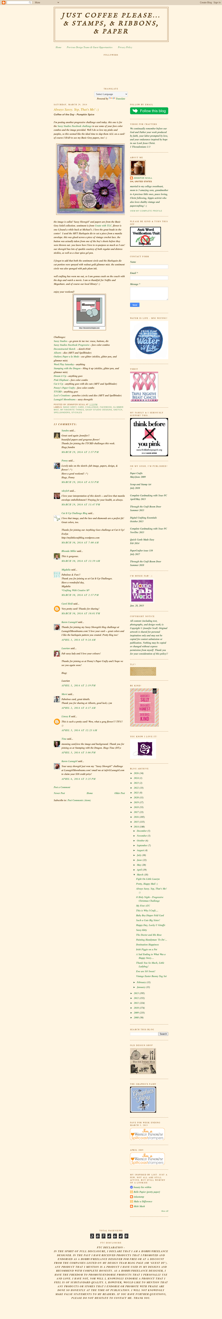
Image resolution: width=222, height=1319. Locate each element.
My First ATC (143, 905)
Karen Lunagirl (69, 622)
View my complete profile (146, 211)
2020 (136, 797)
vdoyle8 (65, 491)
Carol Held (67, 603)
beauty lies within (142, 1187)
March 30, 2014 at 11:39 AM (81, 561)
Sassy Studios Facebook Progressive (71, 345)
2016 (136, 817)
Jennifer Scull (143, 178)
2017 (136, 812)
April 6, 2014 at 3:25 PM (79, 779)
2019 (136, 802)
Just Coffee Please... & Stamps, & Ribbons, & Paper (111, 24)
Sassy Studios (60, 341)
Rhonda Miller (69, 551)
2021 (136, 792)
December (142, 831)
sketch (117, 410)
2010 (136, 1008)
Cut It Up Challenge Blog (74, 513)
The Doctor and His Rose (149, 935)
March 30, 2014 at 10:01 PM (81, 613)
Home (58, 47)
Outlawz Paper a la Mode (66, 356)
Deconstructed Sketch (64, 349)
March (140, 874)
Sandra (65, 430)
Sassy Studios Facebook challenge (75, 126)
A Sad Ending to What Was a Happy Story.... (151, 956)
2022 (136, 787)
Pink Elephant (61, 380)
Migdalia (66, 569)
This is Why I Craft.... (147, 910)
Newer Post (59, 793)
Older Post (119, 793)
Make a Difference (143, 1201)
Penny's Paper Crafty (64, 388)
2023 (136, 783)
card (81, 407)
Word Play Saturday (64, 364)
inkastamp (139, 1196)
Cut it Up (58, 384)
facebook (106, 407)
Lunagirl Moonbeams (65, 399)
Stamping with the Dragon (67, 368)
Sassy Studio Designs (98, 410)
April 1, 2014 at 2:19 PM (79, 685)
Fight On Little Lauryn (148, 879)
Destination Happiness (147, 944)
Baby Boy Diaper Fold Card (150, 915)
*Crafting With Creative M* (76, 590)
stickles (76, 412)
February (142, 982)
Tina (64, 739)
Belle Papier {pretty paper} (147, 1192)
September (142, 845)
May (139, 865)
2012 (136, 998)
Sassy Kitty (141, 930)
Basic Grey (69, 407)
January (141, 987)
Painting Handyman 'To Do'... (151, 939)
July (139, 855)
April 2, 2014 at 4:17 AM (79, 708)
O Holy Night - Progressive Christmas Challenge (149, 899)
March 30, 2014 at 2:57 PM (80, 595)
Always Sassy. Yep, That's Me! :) (76, 109)
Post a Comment (62, 787)
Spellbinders (62, 412)
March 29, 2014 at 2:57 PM (80, 452)
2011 (136, 1003)
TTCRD (58, 391)
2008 (136, 1017)
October (141, 840)
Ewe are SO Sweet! (145, 971)
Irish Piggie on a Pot (146, 949)
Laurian (66, 648)
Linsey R (66, 716)
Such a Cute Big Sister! (148, 920)
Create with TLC (103, 225)
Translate (120, 98)
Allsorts (57, 352)
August (141, 850)
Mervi (64, 694)
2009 (136, 1012)
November (142, 835)
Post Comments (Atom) (79, 800)
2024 (136, 778)
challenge (92, 407)
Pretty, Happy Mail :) (147, 884)
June (140, 860)
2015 (136, 822)
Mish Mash (139, 1206)
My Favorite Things (72, 410)
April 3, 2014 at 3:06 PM (79, 752)
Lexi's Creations (62, 395)
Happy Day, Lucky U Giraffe (150, 925)
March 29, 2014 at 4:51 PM (80, 482)
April (140, 869)
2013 (136, 993)
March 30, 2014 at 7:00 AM (80, 542)
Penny (65, 460)
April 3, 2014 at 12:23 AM (79, 730)
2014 (136, 826)
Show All (164, 1211)
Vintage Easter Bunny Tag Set (151, 976)
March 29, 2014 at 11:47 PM (81, 504)
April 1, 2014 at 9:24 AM (79, 640)
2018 (136, 807)
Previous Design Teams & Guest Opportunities (89, 47)
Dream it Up (60, 376)
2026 (136, 773)
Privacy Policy (125, 47)
